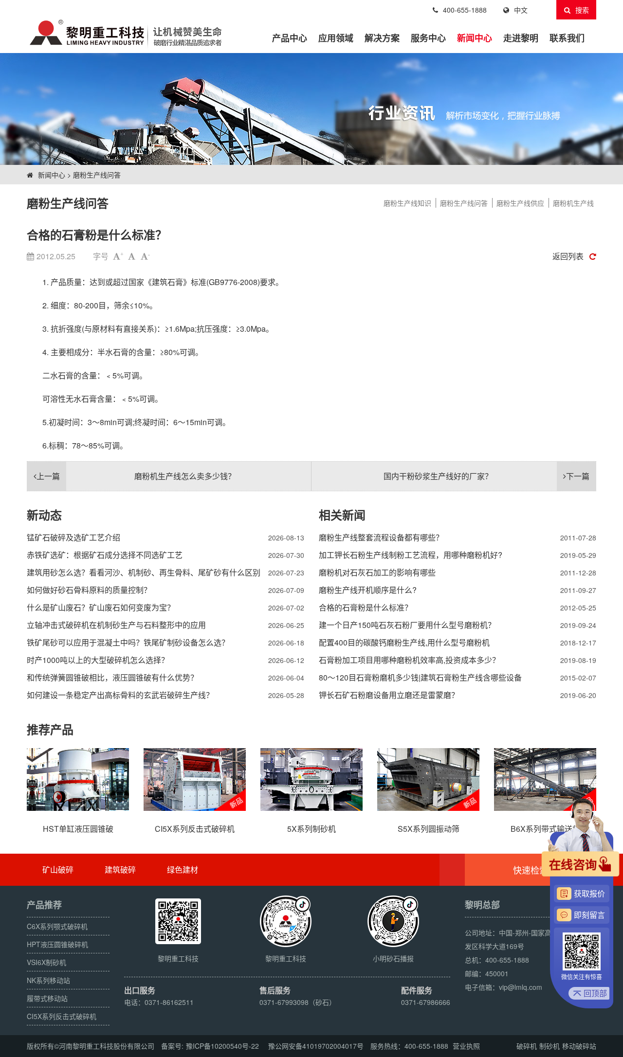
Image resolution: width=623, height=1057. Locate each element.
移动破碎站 (579, 1046)
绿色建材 (182, 869)
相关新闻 (342, 514)
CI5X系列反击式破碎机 (61, 1016)
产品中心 (289, 38)
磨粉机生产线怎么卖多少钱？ (136, 476)
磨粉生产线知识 (407, 203)
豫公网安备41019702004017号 (316, 1046)
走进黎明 (520, 38)
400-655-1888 (465, 10)
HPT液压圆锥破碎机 (57, 944)
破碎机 (526, 1046)
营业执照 (466, 1046)
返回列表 (568, 256)
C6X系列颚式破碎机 (57, 926)
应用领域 (335, 38)
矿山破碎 (57, 869)
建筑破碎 (120, 869)
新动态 (44, 514)
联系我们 (567, 38)
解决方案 (382, 38)
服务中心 (428, 38)
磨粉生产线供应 (520, 203)
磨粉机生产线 (573, 203)
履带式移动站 (47, 998)
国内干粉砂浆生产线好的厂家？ (487, 476)
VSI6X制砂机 (46, 962)
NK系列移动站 (48, 980)
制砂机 (549, 1046)
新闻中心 (474, 38)
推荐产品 (50, 729)
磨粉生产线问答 (97, 174)
